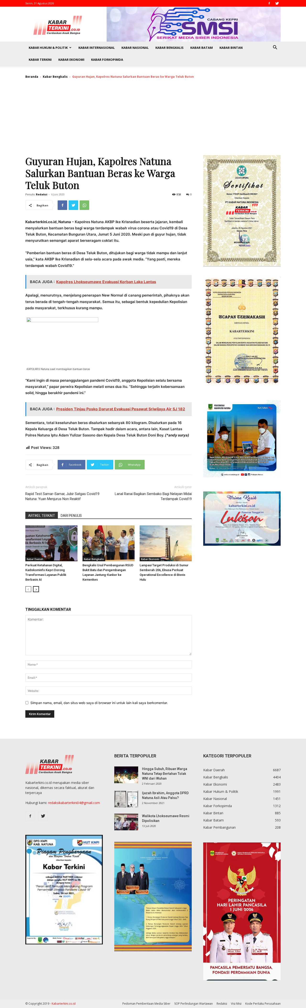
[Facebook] (269, 3)
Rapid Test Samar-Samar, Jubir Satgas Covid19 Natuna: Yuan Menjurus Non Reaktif (62, 496)
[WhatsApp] (84, 205)
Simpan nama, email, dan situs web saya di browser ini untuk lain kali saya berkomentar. (99, 703)
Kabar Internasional (96, 47)
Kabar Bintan (231, 47)
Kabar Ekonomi (71, 59)
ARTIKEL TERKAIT (41, 516)
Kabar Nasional (135, 47)
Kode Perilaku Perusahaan (263, 1004)
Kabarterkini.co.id (64, 1004)
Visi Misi (236, 1004)
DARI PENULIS (71, 516)
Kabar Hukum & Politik (48, 47)
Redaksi (41, 194)
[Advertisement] (153, 119)
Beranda (31, 77)
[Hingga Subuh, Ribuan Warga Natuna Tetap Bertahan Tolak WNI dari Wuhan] (126, 774)
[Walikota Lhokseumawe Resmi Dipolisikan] (126, 822)
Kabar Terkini (40, 59)
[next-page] (36, 589)
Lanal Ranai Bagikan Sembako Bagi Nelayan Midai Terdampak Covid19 (153, 496)
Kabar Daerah (35, 559)
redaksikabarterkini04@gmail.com (74, 802)
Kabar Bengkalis (169, 47)
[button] (275, 48)
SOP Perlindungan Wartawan (193, 1004)
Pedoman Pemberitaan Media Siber (146, 1004)
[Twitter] (277, 3)
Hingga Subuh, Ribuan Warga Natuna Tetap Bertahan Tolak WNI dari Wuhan (164, 773)
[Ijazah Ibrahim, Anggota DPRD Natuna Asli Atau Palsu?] (126, 799)
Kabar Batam (201, 47)
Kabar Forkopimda (107, 59)
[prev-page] (28, 589)
